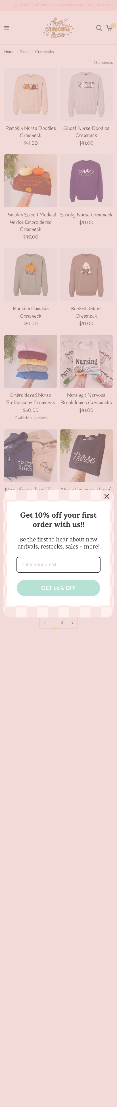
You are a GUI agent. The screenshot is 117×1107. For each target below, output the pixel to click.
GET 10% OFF (58, 588)
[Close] (107, 496)
